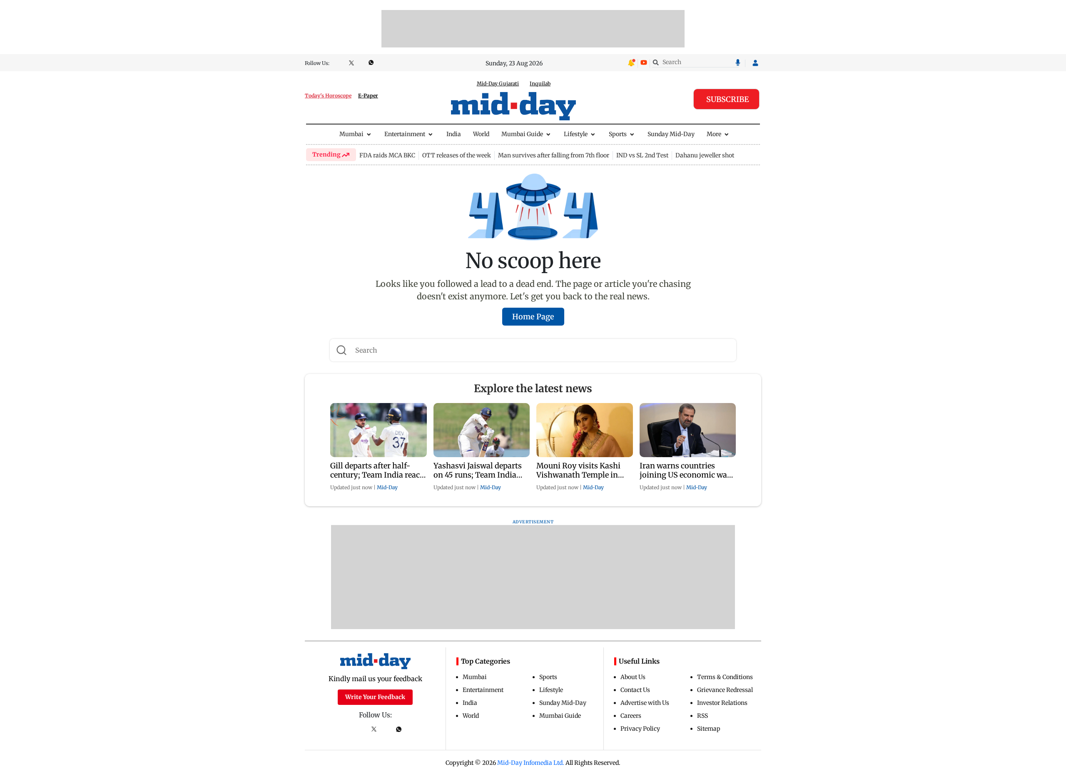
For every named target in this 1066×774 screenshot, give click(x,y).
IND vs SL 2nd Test (642, 155)
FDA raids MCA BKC (387, 155)
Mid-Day (387, 487)
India (453, 134)
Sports (618, 134)
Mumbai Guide (522, 134)
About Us (632, 677)
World (481, 134)
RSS (702, 715)
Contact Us (635, 690)
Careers (630, 715)
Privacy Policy (640, 728)
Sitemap (708, 728)
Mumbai (351, 134)
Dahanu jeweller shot (704, 155)
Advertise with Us (644, 703)
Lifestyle (576, 134)
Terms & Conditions (725, 677)
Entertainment (404, 134)
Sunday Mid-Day (671, 134)
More (714, 134)
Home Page (533, 316)
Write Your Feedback (375, 697)
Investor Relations (722, 703)
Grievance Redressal (725, 690)
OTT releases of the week (456, 155)
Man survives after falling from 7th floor (553, 155)
